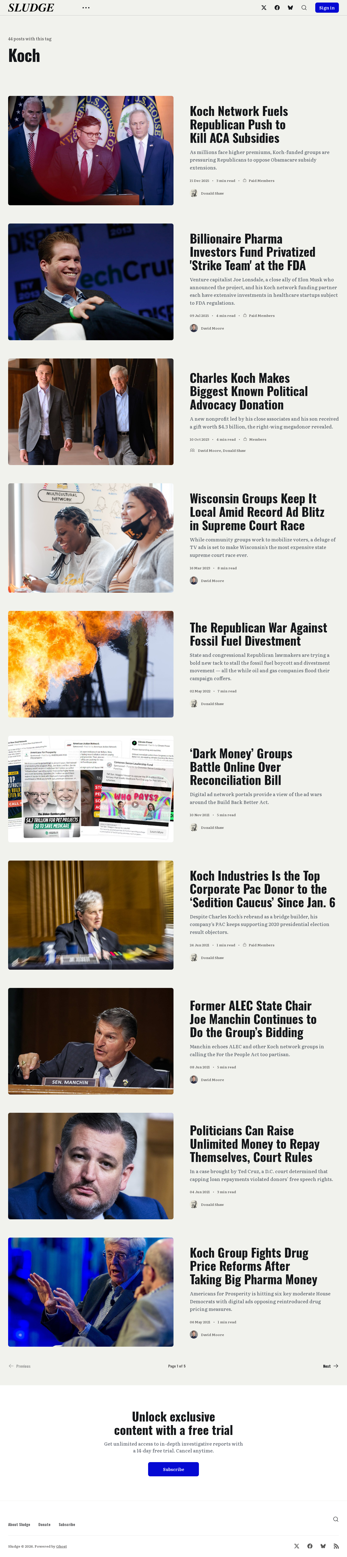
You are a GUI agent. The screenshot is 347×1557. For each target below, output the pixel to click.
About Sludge (19, 1524)
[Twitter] (263, 7)
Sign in (327, 8)
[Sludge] (31, 8)
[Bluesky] (290, 7)
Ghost (61, 1546)
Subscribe (173, 1469)
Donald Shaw (234, 450)
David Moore (209, 450)
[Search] (304, 8)
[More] (86, 7)
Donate (44, 1524)
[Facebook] (277, 7)
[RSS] (336, 1546)
